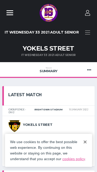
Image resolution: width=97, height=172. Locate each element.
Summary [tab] (48, 70)
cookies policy (73, 159)
